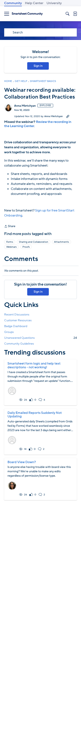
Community (13, 3)
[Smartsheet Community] (27, 13)
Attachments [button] (61, 242)
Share (9, 226)
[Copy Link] (67, 116)
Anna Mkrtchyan (25, 106)
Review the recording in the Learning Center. (37, 124)
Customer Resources (18, 320)
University (54, 3)
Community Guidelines (19, 344)
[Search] (67, 13)
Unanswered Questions (40, 338)
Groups (9, 332)
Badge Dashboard (15, 326)
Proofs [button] (26, 247)
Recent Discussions (16, 315)
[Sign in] (75, 13)
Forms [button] (9, 242)
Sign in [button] (38, 66)
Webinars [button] (11, 247)
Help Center (34, 3)
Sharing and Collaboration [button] (33, 242)
